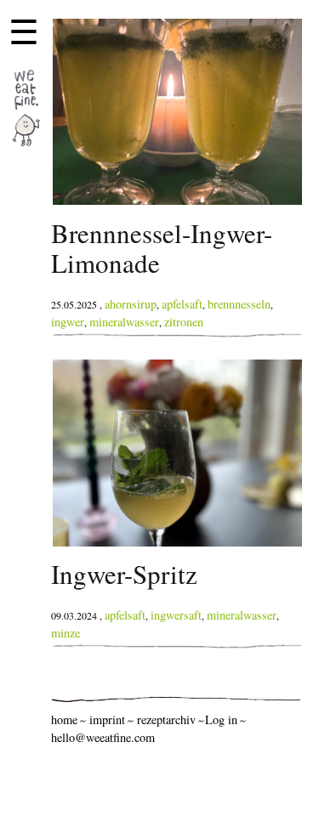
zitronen (183, 322)
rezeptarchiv (166, 719)
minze (65, 633)
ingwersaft (176, 615)
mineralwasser (124, 322)
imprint (107, 719)
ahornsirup (131, 304)
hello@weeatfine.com (103, 737)
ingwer (67, 322)
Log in (221, 719)
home (64, 719)
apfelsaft (182, 304)
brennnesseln (239, 304)
